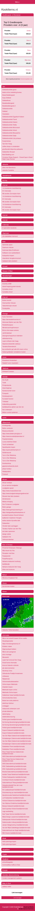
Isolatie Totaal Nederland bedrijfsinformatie (16, 774)
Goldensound (6, 452)
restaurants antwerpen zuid (11, 709)
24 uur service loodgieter (10, 485)
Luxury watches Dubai (9, 442)
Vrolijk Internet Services (26, 909)
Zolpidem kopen (7, 687)
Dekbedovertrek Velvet (9, 130)
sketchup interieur (8, 703)
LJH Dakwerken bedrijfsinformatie (13, 798)
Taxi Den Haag (7, 144)
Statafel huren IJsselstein (10, 363)
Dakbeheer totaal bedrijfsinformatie (13, 695)
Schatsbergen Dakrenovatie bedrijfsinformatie (16, 738)
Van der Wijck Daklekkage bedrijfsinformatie (16, 828)
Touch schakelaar (8, 444)
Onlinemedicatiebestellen (10, 681)
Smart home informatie (9, 663)
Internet (4, 185)
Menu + (17, 2)
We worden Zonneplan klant (11, 193)
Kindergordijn (6, 425)
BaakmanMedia (29, 907)
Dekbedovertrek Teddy (9, 125)
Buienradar (6, 596)
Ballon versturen (7, 428)
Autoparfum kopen (8, 255)
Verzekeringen (7, 276)
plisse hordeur (6, 469)
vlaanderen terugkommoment (11, 258)
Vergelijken (6, 849)
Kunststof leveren (7, 399)
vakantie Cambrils (8, 170)
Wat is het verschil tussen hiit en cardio (14, 638)
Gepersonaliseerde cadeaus (11, 344)
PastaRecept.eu (7, 559)
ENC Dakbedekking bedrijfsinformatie (14, 766)
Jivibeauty (5, 676)
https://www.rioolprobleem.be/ (11, 491)
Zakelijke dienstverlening (10, 875)
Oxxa (29, 50)
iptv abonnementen (8, 668)
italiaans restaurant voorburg (11, 561)
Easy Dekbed (6, 98)
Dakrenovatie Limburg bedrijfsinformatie (15, 822)
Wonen (4, 479)
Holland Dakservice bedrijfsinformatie (14, 800)
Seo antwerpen (7, 410)
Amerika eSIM (6, 284)
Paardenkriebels (7, 439)
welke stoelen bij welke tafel (11, 520)
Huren (4, 357)
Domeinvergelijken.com (26, 79)
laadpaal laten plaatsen (9, 261)
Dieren (4, 583)
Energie (4, 870)
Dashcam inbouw (7, 247)
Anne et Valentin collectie (10, 665)
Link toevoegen (17, 892)
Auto (3, 241)
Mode (4, 838)
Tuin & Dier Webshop (9, 455)
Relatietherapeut (7, 325)
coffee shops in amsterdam (10, 146)
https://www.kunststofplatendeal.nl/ (13, 436)
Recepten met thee (8, 553)
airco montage (6, 654)
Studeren (5, 859)
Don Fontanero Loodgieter (10, 504)
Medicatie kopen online (9, 690)
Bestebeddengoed (8, 103)
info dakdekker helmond (10, 236)
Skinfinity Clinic (7, 671)
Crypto (4, 854)
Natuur (4, 575)
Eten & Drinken (7, 544)
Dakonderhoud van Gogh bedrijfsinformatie (16, 830)
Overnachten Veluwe (9, 303)
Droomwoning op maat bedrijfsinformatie (15, 792)
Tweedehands (6, 175)
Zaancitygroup (6, 388)
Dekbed (4, 111)
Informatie (5, 635)
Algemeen (5, 233)
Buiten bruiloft (6, 300)
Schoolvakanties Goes (9, 698)
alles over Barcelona (8, 167)
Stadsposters (6, 471)
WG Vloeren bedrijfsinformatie (11, 833)
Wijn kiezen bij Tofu (8, 550)
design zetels (6, 534)
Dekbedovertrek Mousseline (11, 133)
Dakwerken (6, 523)
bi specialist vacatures (9, 228)
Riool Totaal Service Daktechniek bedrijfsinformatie (13, 753)
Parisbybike (6, 308)
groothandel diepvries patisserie (12, 149)
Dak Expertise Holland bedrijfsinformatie (15, 809)
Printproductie (6, 385)
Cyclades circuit (7, 289)
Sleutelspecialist (7, 641)
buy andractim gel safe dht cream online (15, 349)
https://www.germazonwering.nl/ (12, 510)
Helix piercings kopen (9, 841)
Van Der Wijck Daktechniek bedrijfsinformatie (16, 736)
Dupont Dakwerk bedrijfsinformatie (13, 730)
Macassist (5, 657)
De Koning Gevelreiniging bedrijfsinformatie (16, 722)
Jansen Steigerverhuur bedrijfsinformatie (15, 825)
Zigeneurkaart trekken (9, 649)
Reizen (4, 280)
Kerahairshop (6, 463)
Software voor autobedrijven (11, 253)
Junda (29, 30)
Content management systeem (12, 878)
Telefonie (5, 368)
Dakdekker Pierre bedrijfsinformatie (13, 746)
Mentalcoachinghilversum (10, 327)
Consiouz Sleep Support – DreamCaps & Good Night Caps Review (17, 158)
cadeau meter (6, 886)
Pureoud (5, 474)
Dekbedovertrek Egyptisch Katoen (13, 117)
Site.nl (28, 40)
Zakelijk (5, 377)
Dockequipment (7, 396)
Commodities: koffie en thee (11, 865)
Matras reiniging (7, 501)
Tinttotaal (5, 401)
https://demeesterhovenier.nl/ (11, 319)
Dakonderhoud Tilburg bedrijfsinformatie (15, 782)
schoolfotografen (7, 862)
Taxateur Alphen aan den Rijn (11, 529)
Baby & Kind (6, 883)
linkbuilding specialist (9, 404)
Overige (5, 313)
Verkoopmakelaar (8, 539)
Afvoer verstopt (7, 483)
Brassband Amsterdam (9, 360)
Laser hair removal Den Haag (11, 660)
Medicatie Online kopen (9, 692)
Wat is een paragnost (9, 652)
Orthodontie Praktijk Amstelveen (12, 673)
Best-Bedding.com (8, 154)
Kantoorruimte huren (8, 391)
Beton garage (6, 507)
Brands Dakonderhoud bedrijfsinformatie (15, 772)
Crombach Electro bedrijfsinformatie (13, 780)
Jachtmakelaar (7, 333)
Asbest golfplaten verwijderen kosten (14, 352)
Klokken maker (7, 646)
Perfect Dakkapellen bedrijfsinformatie (14, 777)
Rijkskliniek (6, 679)
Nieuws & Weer (7, 271)
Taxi (3, 86)
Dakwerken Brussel (8, 152)
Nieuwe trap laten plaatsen (10, 496)
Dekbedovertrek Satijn (9, 136)
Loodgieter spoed (7, 488)
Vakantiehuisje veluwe (9, 306)
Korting (4, 180)
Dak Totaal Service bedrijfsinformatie (14, 814)
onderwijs (5, 225)
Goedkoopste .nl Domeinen (11, 15)
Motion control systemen (10, 412)
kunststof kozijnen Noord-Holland (12, 515)
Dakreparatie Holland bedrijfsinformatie (14, 819)
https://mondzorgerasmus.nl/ (11, 644)
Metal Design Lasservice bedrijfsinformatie (15, 817)
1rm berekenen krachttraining (11, 188)
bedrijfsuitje (6, 564)
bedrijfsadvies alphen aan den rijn (13, 407)
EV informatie (6, 191)
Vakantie (5, 164)
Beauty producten (8, 431)
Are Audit (5, 380)
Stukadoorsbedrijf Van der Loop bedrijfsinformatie (12, 786)
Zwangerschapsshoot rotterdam (12, 336)
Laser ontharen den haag (10, 341)
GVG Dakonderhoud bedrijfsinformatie (14, 756)
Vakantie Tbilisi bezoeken (10, 630)
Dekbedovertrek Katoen (9, 122)
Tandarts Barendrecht (9, 346)
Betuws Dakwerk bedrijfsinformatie (13, 806)
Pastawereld (6, 556)
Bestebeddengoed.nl (9, 106)
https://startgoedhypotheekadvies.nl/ (13, 512)
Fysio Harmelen (7, 317)
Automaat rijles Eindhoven (10, 250)
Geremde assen (7, 245)
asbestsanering (7, 338)
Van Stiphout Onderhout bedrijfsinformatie (15, 803)
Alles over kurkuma (8, 569)
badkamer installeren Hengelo (12, 518)
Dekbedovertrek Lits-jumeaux (11, 138)
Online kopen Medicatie (9, 684)
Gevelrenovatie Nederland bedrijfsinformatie (16, 795)
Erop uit (5, 297)
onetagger (5, 706)
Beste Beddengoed (8, 95)
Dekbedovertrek (7, 108)
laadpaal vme (6, 537)
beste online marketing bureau (12, 92)
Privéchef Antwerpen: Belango (12, 548)
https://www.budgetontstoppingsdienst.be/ (15, 493)
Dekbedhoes (6, 100)
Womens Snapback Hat (9, 578)
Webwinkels (6, 422)
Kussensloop (6, 141)
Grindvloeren (6, 499)
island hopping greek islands (11, 286)
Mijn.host (28, 60)
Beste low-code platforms (10, 700)
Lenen (4, 417)
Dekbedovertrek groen (9, 90)
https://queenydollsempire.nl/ (11, 450)
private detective (7, 711)
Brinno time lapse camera (10, 330)
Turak (4, 382)
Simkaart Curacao (8, 371)
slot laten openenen (8, 531)
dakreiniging (6, 714)
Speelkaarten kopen (8, 447)
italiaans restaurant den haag (11, 567)
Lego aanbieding (7, 811)
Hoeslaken (5, 114)
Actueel (4, 266)
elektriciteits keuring (8, 717)
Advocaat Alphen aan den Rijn (12, 322)
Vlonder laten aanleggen (10, 526)
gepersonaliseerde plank (10, 466)
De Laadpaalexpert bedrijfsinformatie (14, 790)
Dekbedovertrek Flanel (9, 119)
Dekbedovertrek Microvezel (11, 127)
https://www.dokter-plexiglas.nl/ (12, 434)
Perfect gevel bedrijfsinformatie (12, 719)
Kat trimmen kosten (8, 586)
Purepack (5, 393)
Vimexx (28, 70)
